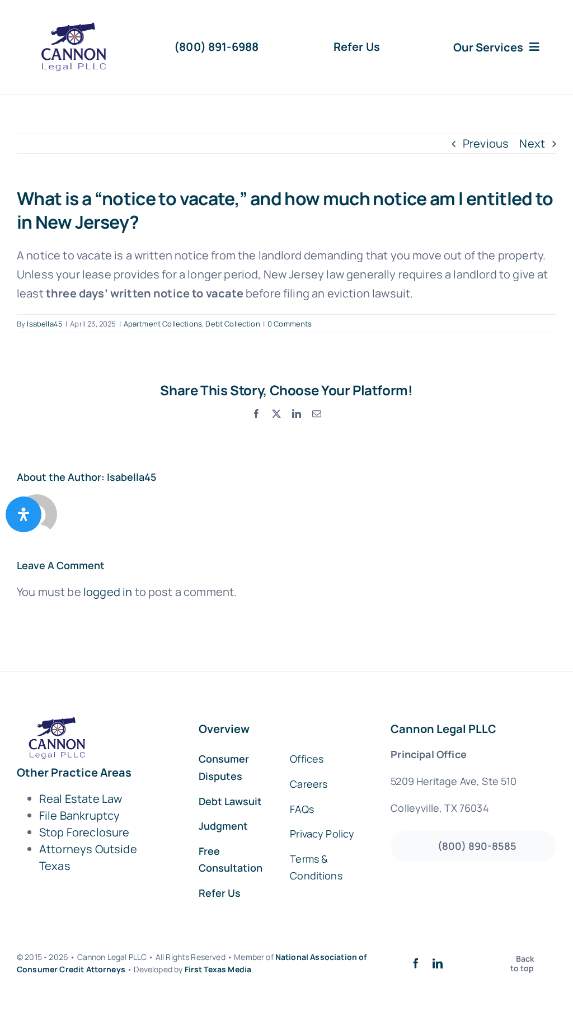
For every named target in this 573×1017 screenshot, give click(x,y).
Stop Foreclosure (84, 832)
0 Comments (289, 324)
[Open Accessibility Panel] (23, 514)
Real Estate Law (80, 798)
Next (532, 143)
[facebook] (416, 963)
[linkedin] (438, 963)
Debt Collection (232, 324)
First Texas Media (218, 969)
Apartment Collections (163, 324)
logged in (107, 591)
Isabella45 (45, 324)
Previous (486, 143)
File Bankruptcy (79, 815)
